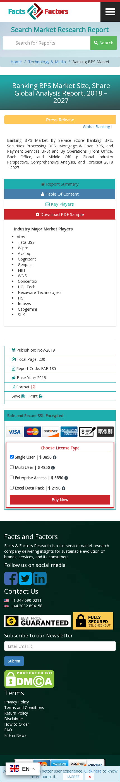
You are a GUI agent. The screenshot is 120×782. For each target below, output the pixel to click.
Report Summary (62, 184)
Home (16, 61)
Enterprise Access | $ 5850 (39, 477)
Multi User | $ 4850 (33, 467)
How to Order (16, 724)
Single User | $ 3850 (34, 457)
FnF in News (15, 735)
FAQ (8, 729)
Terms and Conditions (24, 707)
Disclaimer (13, 718)
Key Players (62, 204)
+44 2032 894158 (26, 605)
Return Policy (16, 713)
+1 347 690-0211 (25, 600)
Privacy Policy (16, 702)
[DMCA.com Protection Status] (29, 678)
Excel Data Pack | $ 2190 (38, 488)
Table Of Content (61, 194)
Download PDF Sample (61, 214)
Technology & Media (47, 61)
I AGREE (73, 776)
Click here (93, 771)
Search (106, 42)
